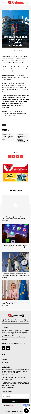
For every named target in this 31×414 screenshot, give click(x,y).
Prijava (14, 401)
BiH (2, 379)
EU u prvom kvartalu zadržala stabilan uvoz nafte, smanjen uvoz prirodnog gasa (15, 274)
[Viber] (21, 156)
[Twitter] (13, 156)
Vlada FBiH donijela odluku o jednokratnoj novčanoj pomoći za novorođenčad (22, 139)
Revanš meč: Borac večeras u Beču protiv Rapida (8, 138)
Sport (3, 387)
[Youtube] (8, 348)
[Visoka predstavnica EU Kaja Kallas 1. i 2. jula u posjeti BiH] (15, 290)
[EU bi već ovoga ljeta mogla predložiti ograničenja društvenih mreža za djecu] (15, 233)
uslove (11, 405)
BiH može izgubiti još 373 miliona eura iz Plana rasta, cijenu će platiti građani (15, 217)
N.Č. (5, 121)
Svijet (15, 33)
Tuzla (3, 374)
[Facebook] (9, 156)
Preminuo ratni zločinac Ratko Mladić (13, 377)
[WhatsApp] (17, 156)
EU (8, 130)
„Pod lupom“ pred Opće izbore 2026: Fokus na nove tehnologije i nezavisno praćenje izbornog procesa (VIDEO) (15, 371)
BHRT (8, 125)
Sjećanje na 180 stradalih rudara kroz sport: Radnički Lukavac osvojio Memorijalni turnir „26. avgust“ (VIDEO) (15, 383)
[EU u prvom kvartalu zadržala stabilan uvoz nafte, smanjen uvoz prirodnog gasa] (15, 262)
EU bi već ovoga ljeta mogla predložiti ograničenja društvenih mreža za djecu (14, 246)
